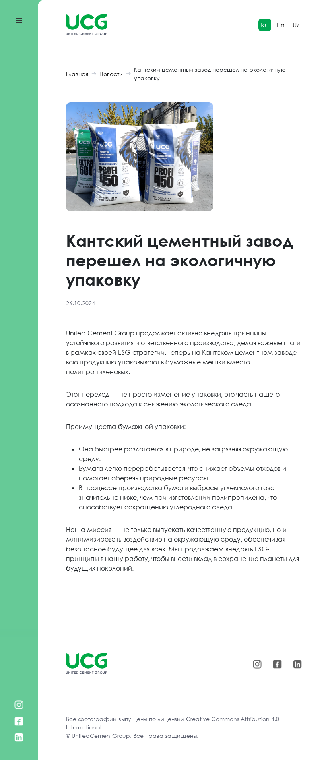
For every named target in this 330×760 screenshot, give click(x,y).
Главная (77, 73)
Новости (111, 73)
